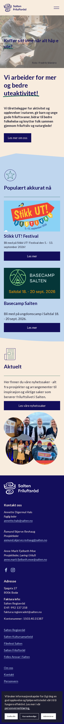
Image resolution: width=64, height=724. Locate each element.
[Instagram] (13, 570)
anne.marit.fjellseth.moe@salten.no (25, 559)
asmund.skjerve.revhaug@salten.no (25, 540)
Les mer (32, 256)
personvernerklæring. (17, 708)
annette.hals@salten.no (18, 520)
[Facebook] (6, 570)
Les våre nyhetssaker (32, 405)
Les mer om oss (17, 138)
